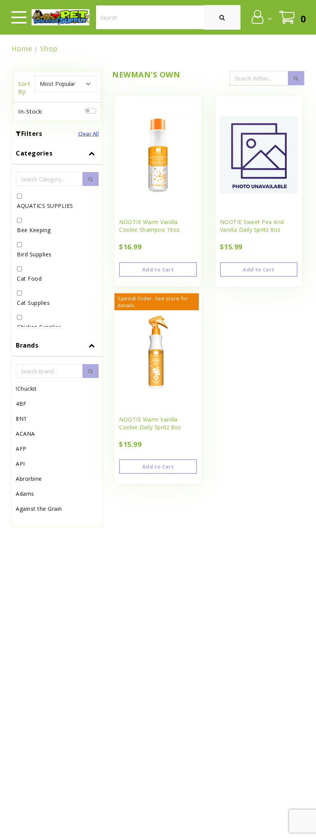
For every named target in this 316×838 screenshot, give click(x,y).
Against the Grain (39, 508)
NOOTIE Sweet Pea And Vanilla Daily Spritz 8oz (252, 225)
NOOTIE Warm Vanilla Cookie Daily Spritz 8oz (150, 423)
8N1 (21, 418)
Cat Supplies (33, 302)
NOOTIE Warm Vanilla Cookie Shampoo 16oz (149, 225)
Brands (27, 345)
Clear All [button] (88, 133)
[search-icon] (296, 78)
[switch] (90, 111)
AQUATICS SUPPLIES (45, 205)
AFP (21, 448)
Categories (34, 153)
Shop (49, 48)
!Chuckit (26, 388)
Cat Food (29, 278)
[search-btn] (90, 179)
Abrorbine (29, 478)
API (20, 463)
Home (22, 48)
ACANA (25, 433)
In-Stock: (30, 111)
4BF (21, 403)
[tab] (57, 238)
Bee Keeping (34, 230)
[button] (261, 17)
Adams (25, 493)
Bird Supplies (34, 254)
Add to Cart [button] (158, 269)
